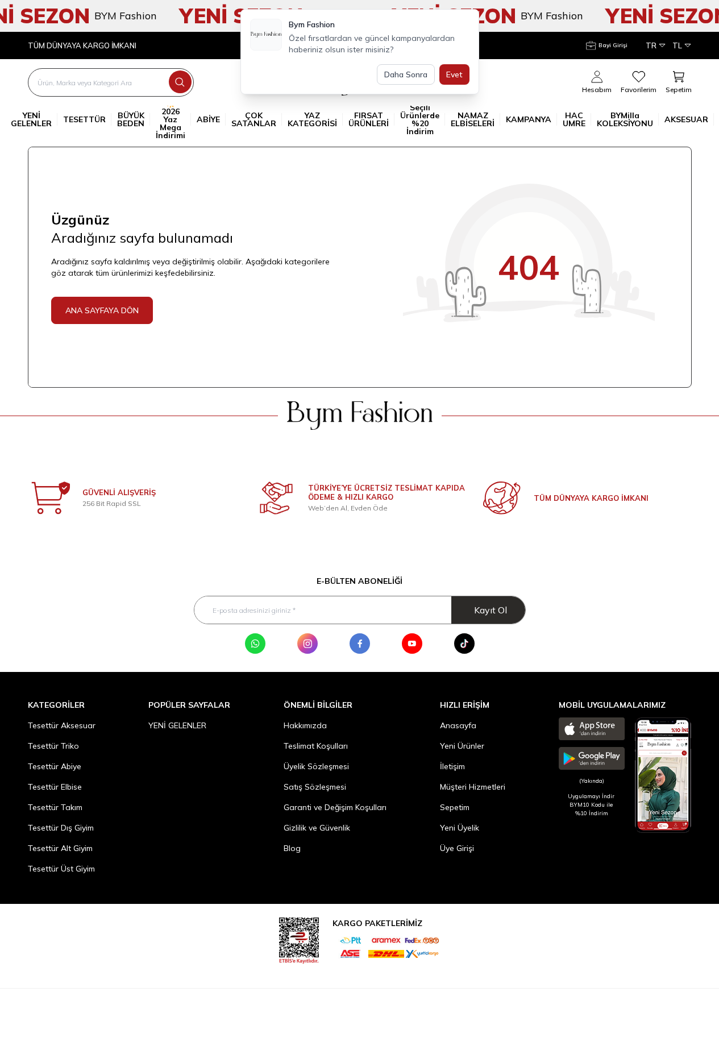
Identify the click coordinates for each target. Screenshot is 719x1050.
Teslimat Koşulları (316, 746)
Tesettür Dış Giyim (61, 828)
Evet (454, 74)
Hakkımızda (305, 725)
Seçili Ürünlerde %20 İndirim (419, 119)
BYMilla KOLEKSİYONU (625, 119)
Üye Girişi (457, 848)
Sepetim (454, 807)
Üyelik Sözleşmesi (316, 766)
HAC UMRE (574, 119)
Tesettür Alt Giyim (60, 848)
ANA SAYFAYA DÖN (102, 310)
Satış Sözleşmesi (315, 787)
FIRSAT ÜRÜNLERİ (368, 119)
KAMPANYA (528, 119)
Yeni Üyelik (459, 828)
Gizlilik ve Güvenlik (317, 828)
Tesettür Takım (55, 807)
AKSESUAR (686, 119)
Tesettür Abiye (54, 766)
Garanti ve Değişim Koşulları (335, 807)
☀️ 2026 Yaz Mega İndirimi (170, 119)
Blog (292, 848)
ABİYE (208, 119)
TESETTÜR (84, 119)
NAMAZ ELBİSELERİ (472, 119)
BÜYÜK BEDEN (130, 119)
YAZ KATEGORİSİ (312, 119)
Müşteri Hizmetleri (472, 787)
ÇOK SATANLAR (253, 119)
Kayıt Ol (490, 610)
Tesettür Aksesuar (61, 725)
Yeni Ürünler (462, 746)
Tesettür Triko (53, 746)
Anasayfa (458, 725)
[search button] (180, 81)
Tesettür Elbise (55, 787)
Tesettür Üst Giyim (61, 869)
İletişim (452, 766)
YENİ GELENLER (31, 119)
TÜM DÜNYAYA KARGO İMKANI (82, 45)
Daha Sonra (405, 74)
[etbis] (299, 939)
